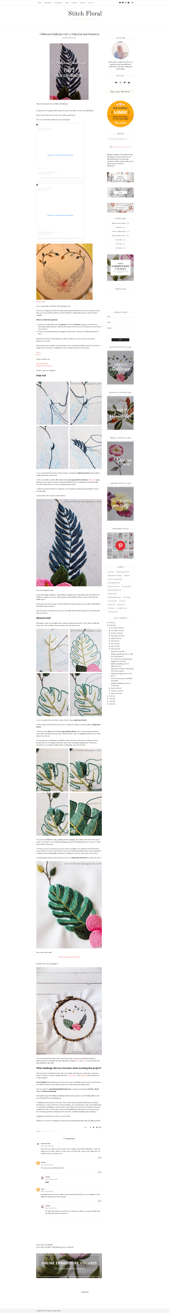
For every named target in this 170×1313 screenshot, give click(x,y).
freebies (119, 227)
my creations (126, 586)
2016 (110, 704)
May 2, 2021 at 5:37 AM (51, 1208)
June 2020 (114, 643)
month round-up (113, 586)
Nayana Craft (45, 1143)
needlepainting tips (119, 235)
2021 (110, 623)
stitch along (56, 1131)
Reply (99, 1157)
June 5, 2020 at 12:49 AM (51, 1179)
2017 (110, 701)
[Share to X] (93, 1127)
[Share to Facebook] (90, 1127)
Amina (47, 1177)
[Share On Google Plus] (100, 1127)
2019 (110, 696)
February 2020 (116, 691)
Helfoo (43, 1162)
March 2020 (115, 688)
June (42, 1189)
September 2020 (116, 636)
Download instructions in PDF (69, 957)
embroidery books (122, 572)
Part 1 (38, 352)
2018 (110, 699)
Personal (111, 572)
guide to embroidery (119, 231)
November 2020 (116, 630)
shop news (118, 239)
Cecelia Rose (72, 1075)
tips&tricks (121, 604)
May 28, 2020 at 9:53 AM (47, 1146)
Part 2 (38, 354)
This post (92, 480)
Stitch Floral (85, 14)
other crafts (112, 593)
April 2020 (114, 649)
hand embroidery (46, 1131)
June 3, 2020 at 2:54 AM (47, 1164)
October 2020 (115, 633)
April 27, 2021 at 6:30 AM (47, 1191)
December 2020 (116, 628)
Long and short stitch (44, 366)
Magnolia (83, 1075)
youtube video (113, 611)
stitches (119, 244)
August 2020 (115, 638)
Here (77, 1061)
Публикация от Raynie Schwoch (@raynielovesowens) (53, 238)
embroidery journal (119, 223)
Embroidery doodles (118, 651)
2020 (111, 625)
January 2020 (115, 693)
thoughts (111, 604)
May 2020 (114, 646)
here (84, 1061)
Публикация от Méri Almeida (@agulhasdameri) (53, 178)
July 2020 (114, 641)
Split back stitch (42, 363)
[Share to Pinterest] (97, 1127)
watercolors (122, 608)
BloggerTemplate (57, 1310)
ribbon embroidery (114, 597)
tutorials (118, 248)
